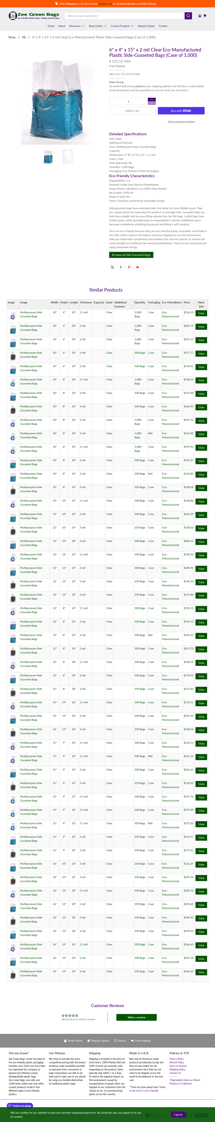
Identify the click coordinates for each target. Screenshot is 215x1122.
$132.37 (189, 863)
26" (74, 702)
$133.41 (189, 366)
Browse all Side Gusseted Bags (131, 255)
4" (64, 312)
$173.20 (189, 823)
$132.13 (189, 742)
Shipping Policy (177, 1069)
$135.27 (189, 460)
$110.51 (189, 608)
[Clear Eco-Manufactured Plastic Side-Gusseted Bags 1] (57, 96)
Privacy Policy (176, 1058)
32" (74, 809)
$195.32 (189, 877)
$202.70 (189, 890)
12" (55, 500)
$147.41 (189, 419)
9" (64, 742)
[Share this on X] (112, 267)
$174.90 (189, 809)
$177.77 (189, 352)
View (201, 313)
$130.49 (189, 783)
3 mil (82, 352)
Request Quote (146, 25)
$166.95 (189, 406)
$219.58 (189, 957)
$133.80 (189, 473)
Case (151, 312)
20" (74, 312)
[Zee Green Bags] (34, 15)
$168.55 (189, 379)
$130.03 (189, 527)
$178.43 (189, 675)
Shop (12, 37)
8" (64, 379)
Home (51, 25)
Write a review (136, 1017)
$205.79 (189, 325)
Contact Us (175, 1073)
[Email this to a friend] (137, 267)
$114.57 (189, 836)
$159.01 (189, 930)
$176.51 (189, 702)
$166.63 (189, 944)
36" (74, 930)
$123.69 (189, 903)
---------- (173, 1076)
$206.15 (189, 540)
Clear (109, 312)
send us (140, 86)
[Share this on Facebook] (121, 267)
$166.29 (189, 513)
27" (74, 796)
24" (74, 366)
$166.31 (189, 769)
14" (55, 702)
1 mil (82, 419)
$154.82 (189, 433)
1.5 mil (84, 312)
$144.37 (189, 634)
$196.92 (189, 917)
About (61, 25)
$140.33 (189, 554)
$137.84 (189, 688)
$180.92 (189, 567)
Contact (163, 25)
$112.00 (189, 392)
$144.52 (189, 621)
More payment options (181, 121)
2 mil (82, 325)
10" (55, 312)
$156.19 (189, 312)
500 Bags (140, 352)
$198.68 (189, 487)
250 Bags (140, 527)
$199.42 (189, 446)
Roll (150, 433)
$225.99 (189, 715)
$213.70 (189, 648)
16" (55, 863)
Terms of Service (177, 1065)
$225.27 (189, 339)
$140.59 (189, 661)
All (24, 37)
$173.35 (189, 850)
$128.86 (189, 500)
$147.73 (189, 796)
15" (55, 742)
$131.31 (189, 756)
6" (64, 339)
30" (74, 540)
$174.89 (189, 594)
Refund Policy (176, 1062)
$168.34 (189, 729)
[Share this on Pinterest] (129, 267)
